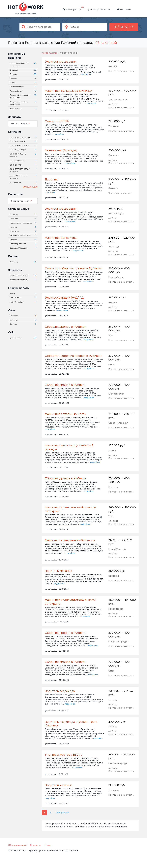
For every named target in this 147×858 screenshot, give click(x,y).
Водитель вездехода (60, 691)
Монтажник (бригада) (61, 150)
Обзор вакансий (100, 9)
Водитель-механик (58, 570)
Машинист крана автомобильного (70, 540)
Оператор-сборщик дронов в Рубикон (73, 268)
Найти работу (73, 9)
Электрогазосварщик (60, 61)
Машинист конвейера (61, 237)
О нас (48, 845)
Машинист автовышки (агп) (65, 414)
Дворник (51, 179)
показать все (30, 186)
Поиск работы (49, 53)
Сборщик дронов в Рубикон (65, 326)
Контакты (125, 9)
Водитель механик (58, 785)
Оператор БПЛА (57, 121)
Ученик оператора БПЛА (63, 754)
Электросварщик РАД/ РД (64, 297)
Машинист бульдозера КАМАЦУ (68, 90)
